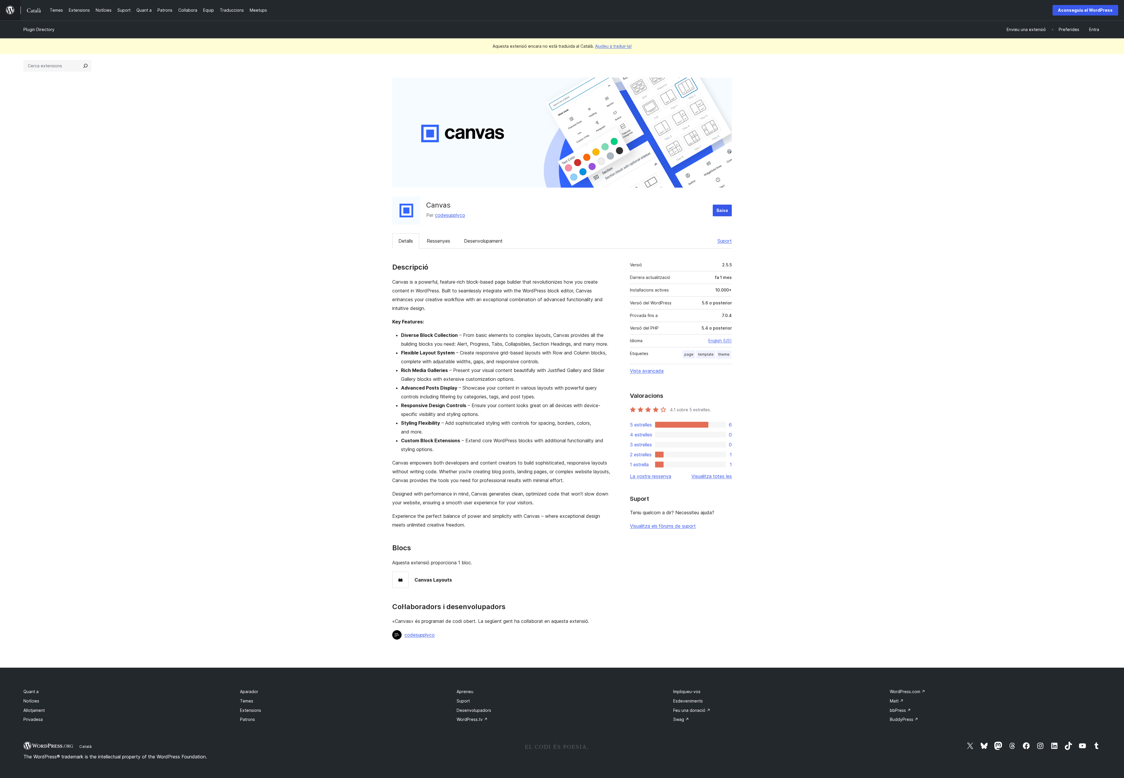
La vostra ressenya (650, 476)
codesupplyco (450, 215)
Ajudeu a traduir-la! (613, 46)
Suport (724, 241)
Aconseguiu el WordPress (1085, 10)
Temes (246, 700)
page (688, 354)
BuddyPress (904, 719)
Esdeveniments (688, 700)
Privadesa (33, 719)
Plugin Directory (38, 29)
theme (723, 354)
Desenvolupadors (474, 710)
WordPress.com (907, 691)
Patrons (247, 719)
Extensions (250, 710)
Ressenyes (438, 241)
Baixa (722, 210)
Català (85, 746)
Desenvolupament (483, 241)
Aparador (249, 691)
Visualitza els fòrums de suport (663, 526)
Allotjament (34, 710)
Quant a (31, 691)
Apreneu (465, 691)
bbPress (900, 710)
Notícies (31, 700)
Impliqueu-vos (686, 691)
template (706, 354)
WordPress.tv (472, 719)
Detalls (405, 241)
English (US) (720, 340)
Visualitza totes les (711, 476)
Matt (897, 700)
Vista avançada (647, 371)
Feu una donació (691, 710)
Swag (681, 719)
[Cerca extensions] (85, 66)
